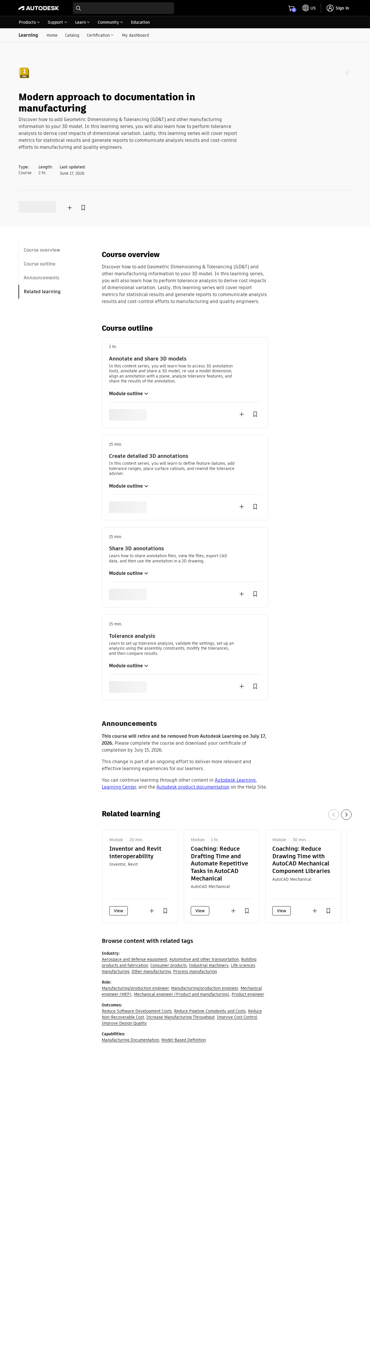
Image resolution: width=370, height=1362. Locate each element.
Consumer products (168, 965)
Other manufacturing (151, 971)
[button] (130, 394)
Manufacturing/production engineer (135, 988)
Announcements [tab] (41, 277)
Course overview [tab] (42, 250)
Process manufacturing (195, 971)
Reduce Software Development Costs (137, 1011)
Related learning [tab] (42, 291)
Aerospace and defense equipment (134, 959)
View (118, 911)
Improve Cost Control (237, 1017)
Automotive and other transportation (204, 959)
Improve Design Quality (124, 1023)
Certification (98, 35)
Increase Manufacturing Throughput (180, 1017)
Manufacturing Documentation (130, 1040)
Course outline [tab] (40, 264)
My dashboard (135, 35)
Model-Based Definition (183, 1040)
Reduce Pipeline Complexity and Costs (210, 1011)
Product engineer (248, 994)
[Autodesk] (38, 8)
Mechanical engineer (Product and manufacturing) (181, 994)
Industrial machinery (209, 965)
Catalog (72, 35)
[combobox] (123, 8)
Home (52, 35)
